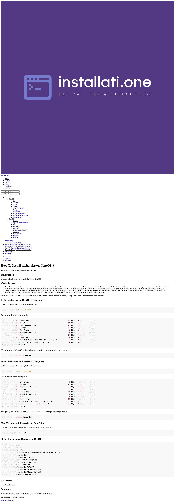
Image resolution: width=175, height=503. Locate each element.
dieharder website (10, 485)
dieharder (8, 260)
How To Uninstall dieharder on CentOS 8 (18, 248)
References (8, 251)
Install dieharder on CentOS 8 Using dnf (18, 244)
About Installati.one (7, 500)
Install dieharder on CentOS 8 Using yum (18, 246)
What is (15, 242)
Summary (8, 253)
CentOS (7, 257)
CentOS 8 (8, 259)
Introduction (9, 241)
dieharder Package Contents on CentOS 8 (18, 250)
